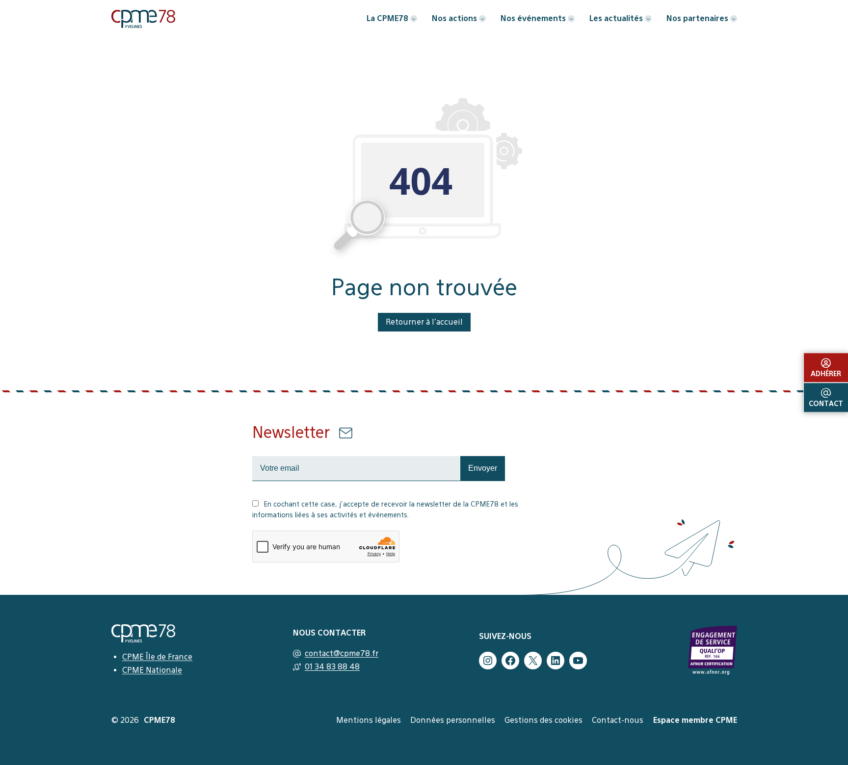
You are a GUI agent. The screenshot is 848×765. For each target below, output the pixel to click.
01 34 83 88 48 (332, 666)
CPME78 (159, 720)
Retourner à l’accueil (424, 322)
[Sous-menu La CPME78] (413, 18)
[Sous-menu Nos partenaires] (733, 18)
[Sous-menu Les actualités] (648, 18)
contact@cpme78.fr (341, 653)
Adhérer (826, 374)
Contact (826, 404)
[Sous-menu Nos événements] (571, 18)
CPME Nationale (152, 670)
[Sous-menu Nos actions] (482, 18)
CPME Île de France (157, 657)
